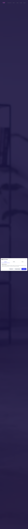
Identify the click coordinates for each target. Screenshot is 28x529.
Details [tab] (14, 261)
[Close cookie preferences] (25, 259)
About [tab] (22, 261)
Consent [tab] (5, 261)
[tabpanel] (14, 267)
